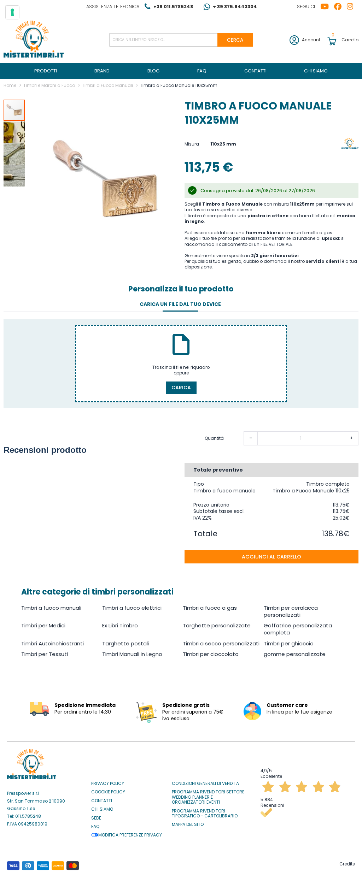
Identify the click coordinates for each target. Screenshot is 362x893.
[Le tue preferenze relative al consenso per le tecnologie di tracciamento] (12, 12)
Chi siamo (102, 809)
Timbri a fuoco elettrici (132, 607)
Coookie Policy (108, 791)
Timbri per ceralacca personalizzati (291, 611)
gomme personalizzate (295, 654)
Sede (96, 818)
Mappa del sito (188, 824)
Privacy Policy (107, 783)
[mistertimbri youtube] (327, 7)
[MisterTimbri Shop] (34, 39)
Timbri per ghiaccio (289, 643)
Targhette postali (125, 643)
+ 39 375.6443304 (235, 6)
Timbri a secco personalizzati (221, 643)
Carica (181, 387)
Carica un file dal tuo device (180, 304)
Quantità (214, 438)
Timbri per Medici (43, 625)
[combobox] (181, 40)
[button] (14, 132)
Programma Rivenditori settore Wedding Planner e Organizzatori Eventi (208, 797)
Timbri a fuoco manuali (51, 607)
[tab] (180, 304)
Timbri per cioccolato (211, 654)
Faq (95, 826)
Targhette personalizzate (217, 625)
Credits (347, 864)
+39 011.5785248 (173, 6)
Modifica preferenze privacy (130, 835)
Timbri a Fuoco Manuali (107, 85)
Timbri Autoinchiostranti (52, 643)
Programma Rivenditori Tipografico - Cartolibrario (205, 814)
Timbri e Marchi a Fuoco (49, 85)
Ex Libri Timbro (120, 625)
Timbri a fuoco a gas (210, 607)
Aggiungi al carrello (271, 556)
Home (10, 85)
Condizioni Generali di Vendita (205, 783)
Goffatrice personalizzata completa (298, 629)
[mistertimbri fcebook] (340, 7)
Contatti (101, 800)
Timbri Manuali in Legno (132, 654)
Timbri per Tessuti (44, 654)
